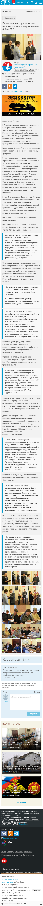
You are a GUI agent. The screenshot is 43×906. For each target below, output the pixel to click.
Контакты (28, 852)
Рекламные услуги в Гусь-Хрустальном (17, 855)
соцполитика (29, 81)
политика (20, 81)
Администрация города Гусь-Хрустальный (26, 66)
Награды (10, 852)
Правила (37, 692)
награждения (10, 81)
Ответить (6, 677)
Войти (5, 701)
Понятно (36, 890)
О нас (3, 852)
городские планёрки (29, 74)
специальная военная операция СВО (18, 79)
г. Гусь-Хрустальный (12, 74)
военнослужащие (11, 76)
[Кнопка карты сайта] (40, 2)
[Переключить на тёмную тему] (28, 2)
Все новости (21, 803)
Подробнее (23, 824)
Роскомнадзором (32, 820)
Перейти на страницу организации (26, 69)
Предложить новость (32, 12)
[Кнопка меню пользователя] (36, 2)
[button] (9, 18)
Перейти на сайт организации (24, 71)
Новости (6, 11)
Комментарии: (18, 91)
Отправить (33, 714)
